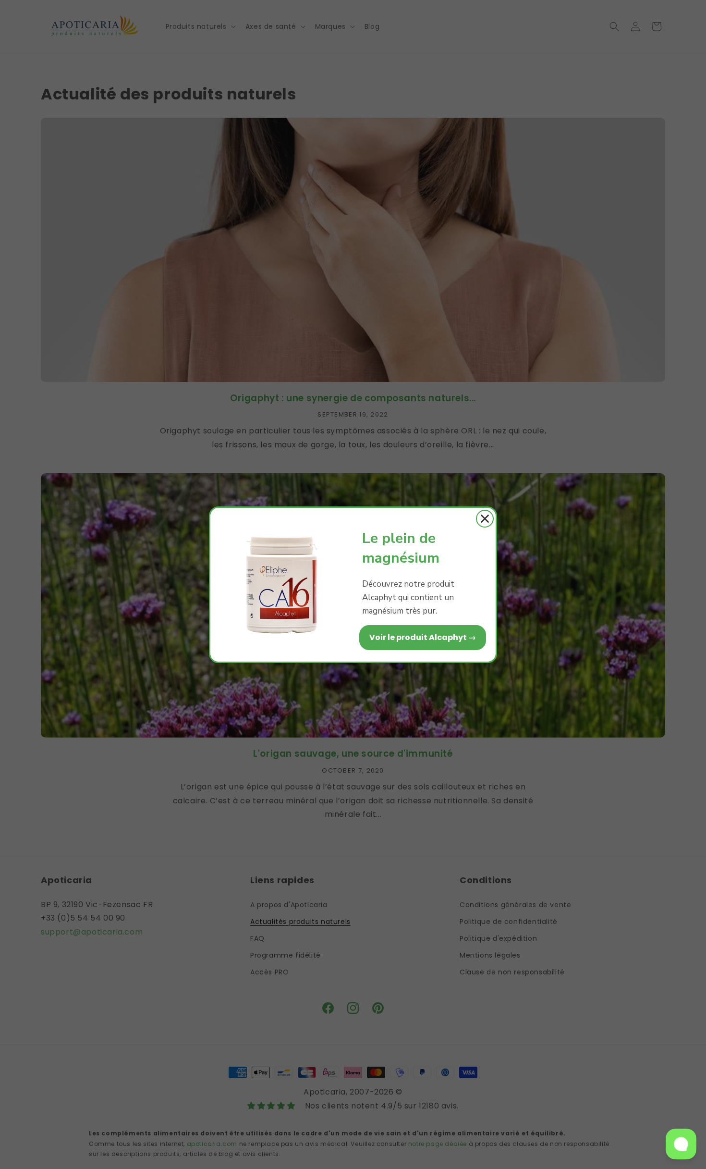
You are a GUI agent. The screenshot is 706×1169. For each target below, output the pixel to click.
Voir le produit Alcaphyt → (422, 637)
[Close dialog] (484, 518)
